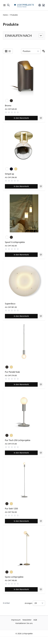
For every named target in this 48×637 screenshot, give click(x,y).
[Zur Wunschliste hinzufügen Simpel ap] (41, 186)
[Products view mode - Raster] (6, 51)
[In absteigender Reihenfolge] (43, 51)
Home (5, 15)
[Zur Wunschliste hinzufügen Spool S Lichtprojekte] (41, 254)
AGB (35, 620)
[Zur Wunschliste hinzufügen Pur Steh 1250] (41, 521)
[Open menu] (4, 5)
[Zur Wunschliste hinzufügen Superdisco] (41, 316)
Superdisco (10, 303)
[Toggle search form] (8, 5)
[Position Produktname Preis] (31, 51)
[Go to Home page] (24, 5)
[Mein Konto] (39, 5)
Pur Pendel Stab (12, 372)
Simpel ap (9, 174)
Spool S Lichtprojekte (15, 242)
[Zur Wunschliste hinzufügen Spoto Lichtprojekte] (41, 589)
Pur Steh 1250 (11, 508)
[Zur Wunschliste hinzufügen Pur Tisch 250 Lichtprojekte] (41, 453)
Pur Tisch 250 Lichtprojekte (17, 440)
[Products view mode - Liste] (9, 51)
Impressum (16, 620)
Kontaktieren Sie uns (24, 623)
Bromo (8, 105)
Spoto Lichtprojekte (14, 577)
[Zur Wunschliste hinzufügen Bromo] (41, 118)
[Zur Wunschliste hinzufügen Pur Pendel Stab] (41, 384)
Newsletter (27, 620)
